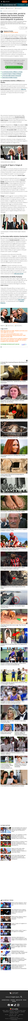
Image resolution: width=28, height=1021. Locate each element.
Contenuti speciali (6, 999)
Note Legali (11, 1014)
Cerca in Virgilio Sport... (13, 997)
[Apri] (1, 1)
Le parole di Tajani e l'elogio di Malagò (11, 73)
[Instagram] (18, 1005)
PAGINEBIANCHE (6, 1011)
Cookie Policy (20, 1014)
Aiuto (18, 1015)
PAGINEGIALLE (11, 1010)
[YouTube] (12, 1005)
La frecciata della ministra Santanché (11, 75)
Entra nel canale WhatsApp (15, 67)
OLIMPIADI (5, 11)
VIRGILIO (7, 1010)
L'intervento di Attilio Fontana (9, 77)
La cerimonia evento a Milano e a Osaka (12, 72)
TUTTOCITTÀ (11, 1011)
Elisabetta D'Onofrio (8, 31)
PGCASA (24, 1010)
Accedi (24, 1)
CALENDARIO (21, 4)
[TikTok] (15, 1005)
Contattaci (12, 999)
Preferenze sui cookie (12, 1015)
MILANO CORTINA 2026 (12, 11)
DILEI (15, 1011)
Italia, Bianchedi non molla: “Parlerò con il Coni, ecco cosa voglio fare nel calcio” (14, 331)
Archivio (14, 1001)
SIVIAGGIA (18, 1011)
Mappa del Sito (19, 999)
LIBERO (3, 1010)
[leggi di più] (26, 32)
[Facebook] (9, 1005)
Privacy (16, 1014)
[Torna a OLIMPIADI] (1, 5)
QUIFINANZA (23, 1011)
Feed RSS (24, 999)
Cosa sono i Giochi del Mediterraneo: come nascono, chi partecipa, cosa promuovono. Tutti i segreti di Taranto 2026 (13, 335)
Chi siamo (6, 1014)
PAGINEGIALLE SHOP (18, 1010)
